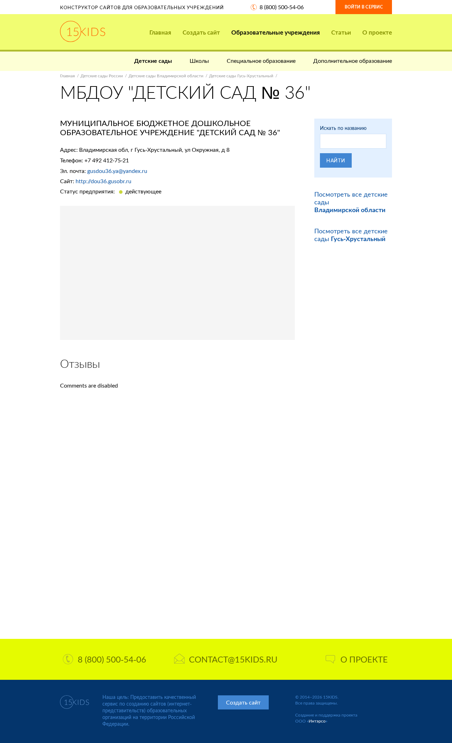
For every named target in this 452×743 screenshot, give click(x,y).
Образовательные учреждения (275, 32)
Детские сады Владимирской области (166, 75)
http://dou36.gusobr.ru (103, 181)
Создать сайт (201, 32)
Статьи (341, 32)
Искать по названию (343, 128)
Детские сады (153, 60)
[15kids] (82, 31)
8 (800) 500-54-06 (282, 7)
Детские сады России (102, 75)
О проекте (377, 32)
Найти (335, 160)
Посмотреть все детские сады (351, 234)
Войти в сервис (364, 7)
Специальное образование (261, 60)
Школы (199, 60)
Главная (160, 32)
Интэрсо (317, 721)
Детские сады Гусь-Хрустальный (241, 75)
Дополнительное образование (352, 60)
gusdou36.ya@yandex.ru (117, 170)
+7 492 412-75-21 (106, 160)
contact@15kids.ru (233, 659)
